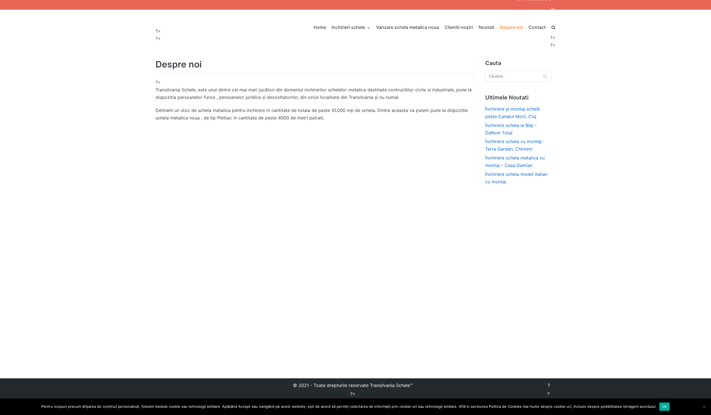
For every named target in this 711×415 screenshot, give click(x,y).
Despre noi (511, 27)
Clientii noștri (459, 27)
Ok (664, 406)
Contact (537, 27)
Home (320, 27)
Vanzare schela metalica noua (407, 27)
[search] (553, 27)
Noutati (486, 27)
